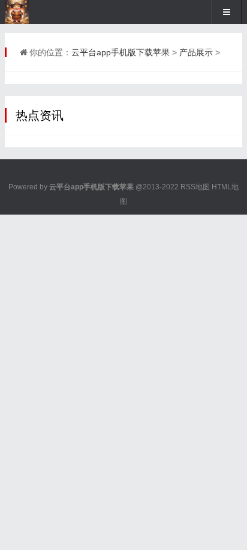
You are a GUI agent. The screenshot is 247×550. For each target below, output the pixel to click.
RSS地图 (195, 187)
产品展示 (196, 52)
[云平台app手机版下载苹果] (45, 12)
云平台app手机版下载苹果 (120, 52)
